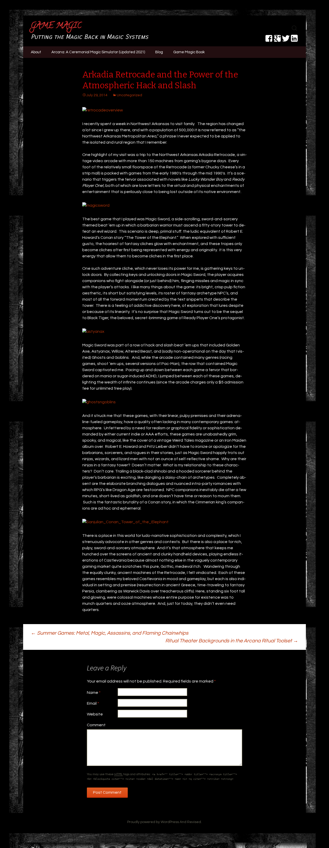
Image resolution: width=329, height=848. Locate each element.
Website (95, 714)
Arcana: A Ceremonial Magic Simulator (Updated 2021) (98, 52)
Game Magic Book (189, 52)
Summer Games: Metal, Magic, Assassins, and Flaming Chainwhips (109, 633)
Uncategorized (129, 95)
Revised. (194, 822)
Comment (96, 725)
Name (93, 692)
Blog (159, 52)
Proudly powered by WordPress (153, 822)
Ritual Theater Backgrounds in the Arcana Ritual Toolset (231, 640)
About (36, 52)
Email (93, 703)
